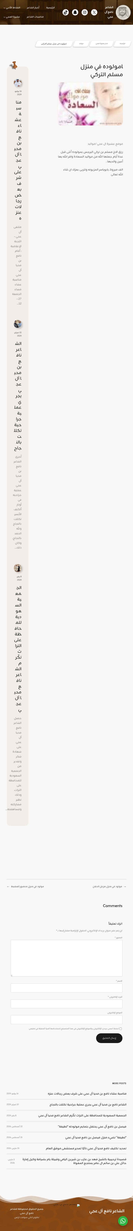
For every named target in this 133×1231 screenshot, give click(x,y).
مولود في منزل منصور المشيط (27, 887)
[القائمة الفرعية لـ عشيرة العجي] (4, 17)
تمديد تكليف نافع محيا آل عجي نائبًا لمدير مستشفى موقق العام (86, 1148)
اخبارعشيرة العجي (102, 43)
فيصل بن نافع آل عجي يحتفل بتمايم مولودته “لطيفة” (92, 1127)
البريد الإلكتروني (115, 997)
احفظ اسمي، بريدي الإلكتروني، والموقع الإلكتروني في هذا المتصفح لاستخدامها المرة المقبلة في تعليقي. (74, 1028)
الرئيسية (122, 43)
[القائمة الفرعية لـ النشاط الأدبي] (4, 8)
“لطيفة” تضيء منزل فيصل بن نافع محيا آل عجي (95, 1138)
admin (111, 130)
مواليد (81, 43)
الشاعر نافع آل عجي (109, 12)
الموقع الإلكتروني (114, 1012)
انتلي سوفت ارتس (23, 1217)
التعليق (118, 937)
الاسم (119, 981)
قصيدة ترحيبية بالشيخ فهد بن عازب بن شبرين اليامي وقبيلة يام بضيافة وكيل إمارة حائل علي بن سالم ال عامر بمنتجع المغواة (74, 1161)
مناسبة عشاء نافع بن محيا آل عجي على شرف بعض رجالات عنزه (17, 161)
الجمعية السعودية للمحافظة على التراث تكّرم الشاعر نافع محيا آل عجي (17, 649)
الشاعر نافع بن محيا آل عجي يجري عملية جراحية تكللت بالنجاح (17, 396)
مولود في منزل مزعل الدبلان (107, 887)
